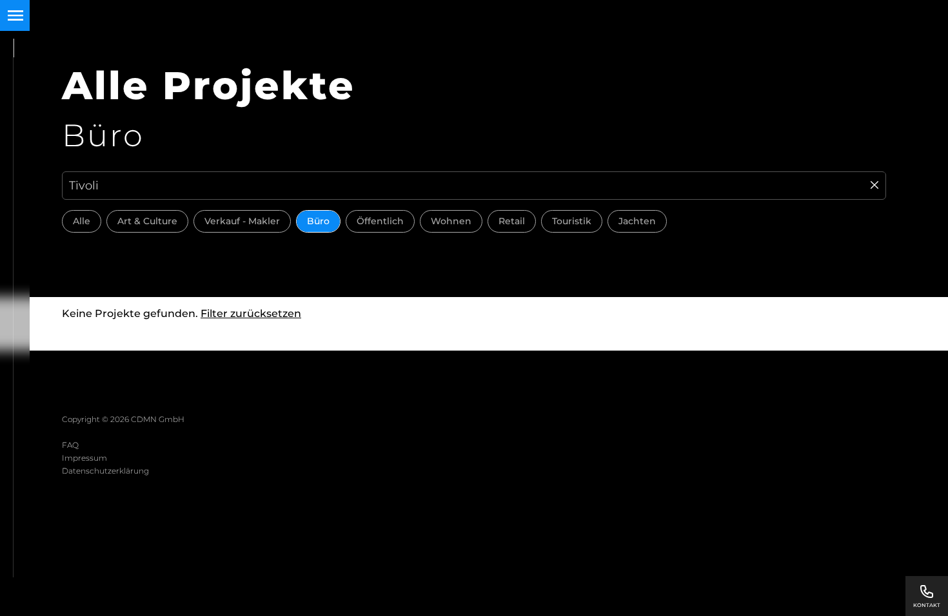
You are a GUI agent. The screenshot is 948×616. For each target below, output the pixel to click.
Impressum (84, 458)
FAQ (70, 445)
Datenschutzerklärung (105, 471)
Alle (81, 221)
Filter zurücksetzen (251, 313)
